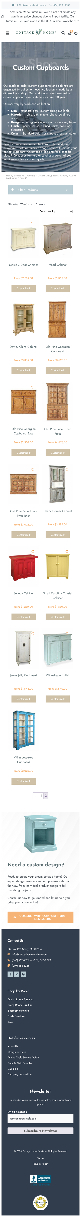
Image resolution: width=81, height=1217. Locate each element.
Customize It (23, 288)
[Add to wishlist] (33, 223)
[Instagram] (16, 974)
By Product (19, 175)
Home (9, 175)
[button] (7, 33)
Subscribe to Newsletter (40, 1131)
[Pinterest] (23, 974)
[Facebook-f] (10, 974)
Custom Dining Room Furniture (52, 175)
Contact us (19, 155)
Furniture (31, 175)
